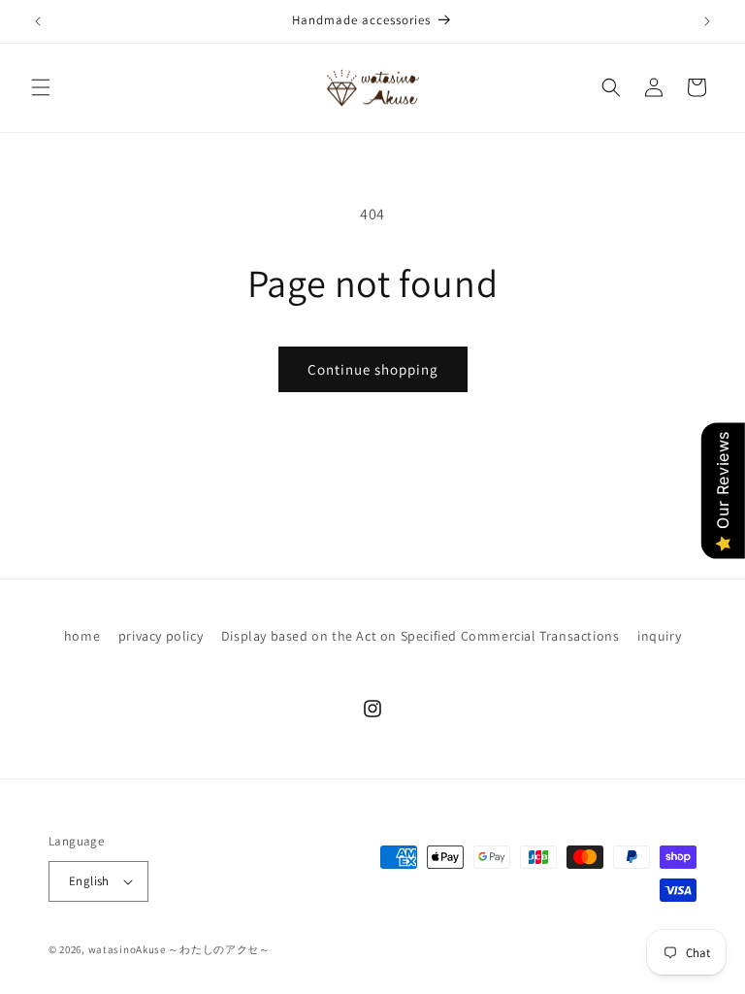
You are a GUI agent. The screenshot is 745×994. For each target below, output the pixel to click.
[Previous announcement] (37, 21)
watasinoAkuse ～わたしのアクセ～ (179, 949)
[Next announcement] (707, 21)
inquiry (659, 636)
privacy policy (160, 636)
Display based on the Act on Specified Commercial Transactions (420, 636)
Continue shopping (373, 369)
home (82, 636)
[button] (40, 87)
